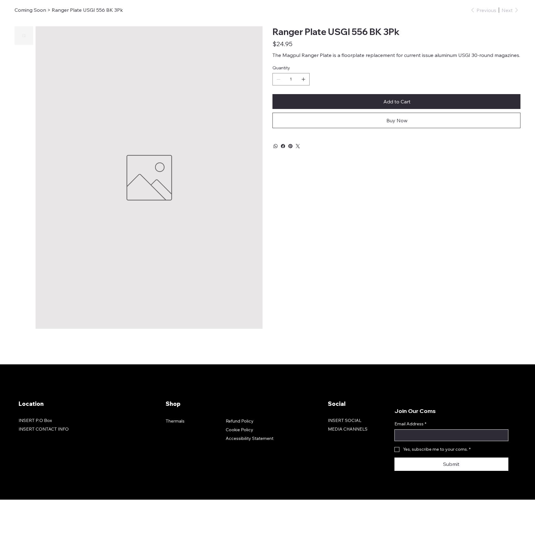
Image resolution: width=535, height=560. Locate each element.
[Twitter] (298, 146)
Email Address (410, 424)
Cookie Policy (239, 429)
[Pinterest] (290, 146)
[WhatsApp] (275, 146)
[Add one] (303, 79)
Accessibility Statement (249, 438)
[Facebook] (283, 146)
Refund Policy (240, 421)
